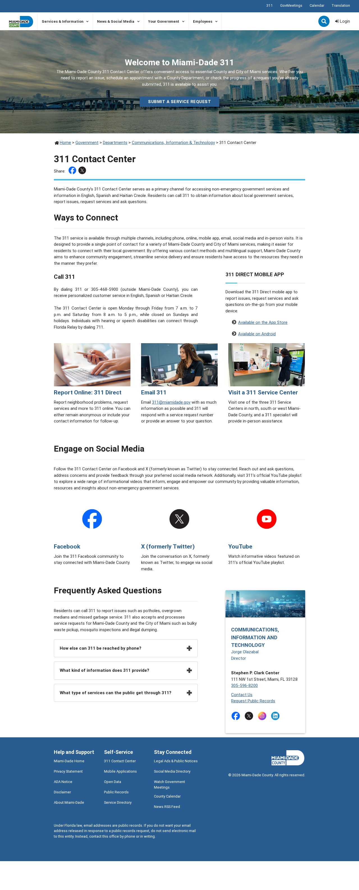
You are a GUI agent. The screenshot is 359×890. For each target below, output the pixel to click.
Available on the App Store (262, 322)
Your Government (163, 21)
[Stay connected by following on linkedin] (276, 716)
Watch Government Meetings (169, 784)
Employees (202, 21)
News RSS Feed (167, 806)
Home (65, 142)
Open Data (112, 781)
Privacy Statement (68, 771)
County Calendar (167, 796)
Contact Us (241, 694)
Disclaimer (62, 792)
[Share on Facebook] (73, 171)
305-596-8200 (244, 685)
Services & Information (62, 21)
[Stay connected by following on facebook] (237, 716)
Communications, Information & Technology (173, 142)
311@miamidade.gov (171, 402)
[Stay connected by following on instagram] (263, 716)
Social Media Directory (172, 771)
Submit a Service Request (179, 101)
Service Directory (118, 802)
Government (86, 142)
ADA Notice (63, 781)
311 (269, 5)
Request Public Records (253, 700)
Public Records (116, 792)
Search (324, 22)
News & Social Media (115, 21)
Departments (115, 142)
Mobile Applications (120, 771)
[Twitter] (83, 171)
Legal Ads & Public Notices (176, 761)
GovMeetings (291, 5)
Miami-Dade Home (69, 761)
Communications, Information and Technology (255, 637)
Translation (341, 5)
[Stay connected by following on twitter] (250, 716)
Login (344, 21)
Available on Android (257, 333)
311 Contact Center (120, 761)
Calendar (317, 5)
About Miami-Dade (69, 802)
